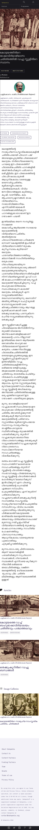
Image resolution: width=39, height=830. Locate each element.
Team (3, 767)
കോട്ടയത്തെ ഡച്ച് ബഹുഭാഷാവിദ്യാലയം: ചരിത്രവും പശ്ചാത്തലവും (16, 625)
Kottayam (4, 133)
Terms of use (7, 775)
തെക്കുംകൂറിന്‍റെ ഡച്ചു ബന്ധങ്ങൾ (14, 669)
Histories (5, 71)
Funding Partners (9, 762)
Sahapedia (5, 2)
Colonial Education (8, 137)
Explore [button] (4, 6)
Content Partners (9, 758)
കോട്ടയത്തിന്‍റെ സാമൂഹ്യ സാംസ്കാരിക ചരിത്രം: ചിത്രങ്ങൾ (18, 722)
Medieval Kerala (24, 137)
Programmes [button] (25, 6)
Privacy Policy (8, 780)
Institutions (18, 71)
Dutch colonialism (7, 141)
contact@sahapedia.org (10, 816)
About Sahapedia (8, 749)
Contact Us (6, 753)
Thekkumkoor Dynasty (19, 133)
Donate (4, 771)
